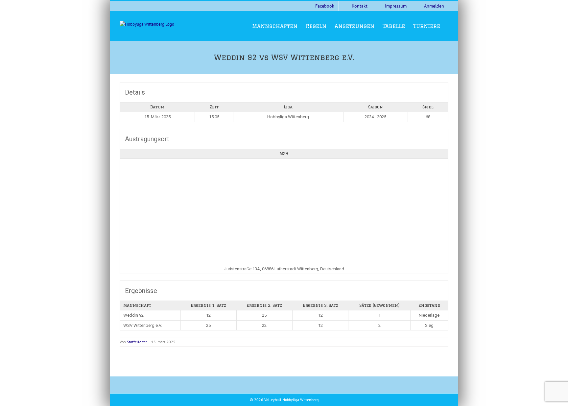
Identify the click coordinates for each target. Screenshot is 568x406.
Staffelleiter (137, 341)
